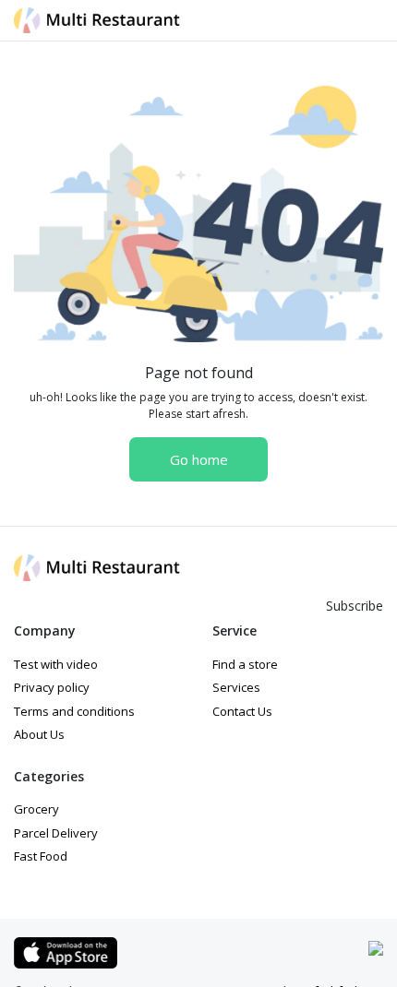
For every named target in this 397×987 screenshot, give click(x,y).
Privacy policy (52, 687)
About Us (39, 734)
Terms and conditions (74, 711)
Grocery (36, 809)
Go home (199, 459)
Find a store (245, 664)
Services (236, 687)
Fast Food (40, 856)
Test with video (56, 664)
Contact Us (242, 711)
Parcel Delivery (56, 833)
